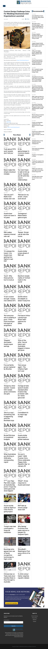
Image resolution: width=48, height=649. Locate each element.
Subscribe (13, 626)
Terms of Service (34, 616)
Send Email (9, 121)
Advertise (34, 619)
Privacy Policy (34, 617)
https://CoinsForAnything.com (23, 60)
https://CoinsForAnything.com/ (13, 127)
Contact (34, 621)
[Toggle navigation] (4, 6)
